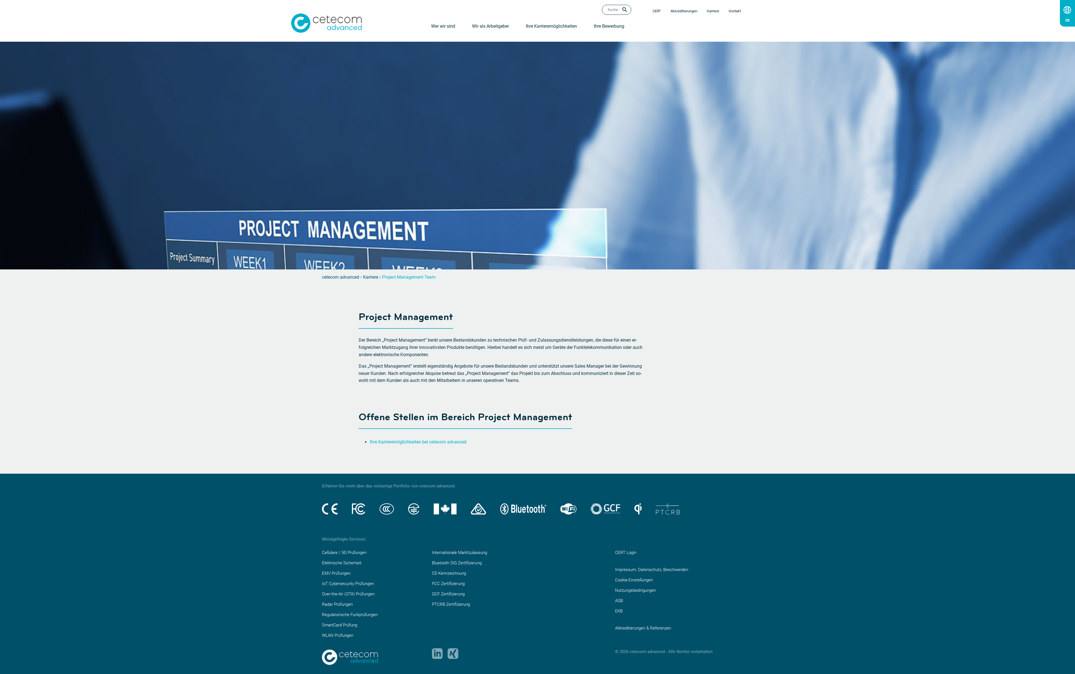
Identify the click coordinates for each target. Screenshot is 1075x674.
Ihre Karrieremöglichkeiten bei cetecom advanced (418, 442)
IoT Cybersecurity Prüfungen (348, 583)
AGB (619, 600)
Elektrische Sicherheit (341, 562)
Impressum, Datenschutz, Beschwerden (651, 569)
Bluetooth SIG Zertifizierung (457, 562)
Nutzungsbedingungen (635, 590)
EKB (619, 611)
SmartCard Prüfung (339, 625)
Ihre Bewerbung (609, 26)
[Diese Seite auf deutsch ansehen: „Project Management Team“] (1067, 19)
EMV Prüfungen (336, 573)
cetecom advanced (340, 277)
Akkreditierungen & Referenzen (643, 628)
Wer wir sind (443, 26)
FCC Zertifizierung (448, 583)
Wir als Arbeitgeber (490, 26)
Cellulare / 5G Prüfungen (344, 552)
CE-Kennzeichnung (449, 573)
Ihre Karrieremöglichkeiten (551, 26)
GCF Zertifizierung (448, 593)
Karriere (370, 277)
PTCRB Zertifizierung (451, 604)
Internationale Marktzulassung (459, 552)
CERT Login (625, 552)
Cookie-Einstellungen (634, 580)
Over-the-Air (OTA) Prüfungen (348, 593)
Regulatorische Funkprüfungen (350, 614)
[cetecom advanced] (326, 22)
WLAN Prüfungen (337, 635)
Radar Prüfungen (337, 604)
